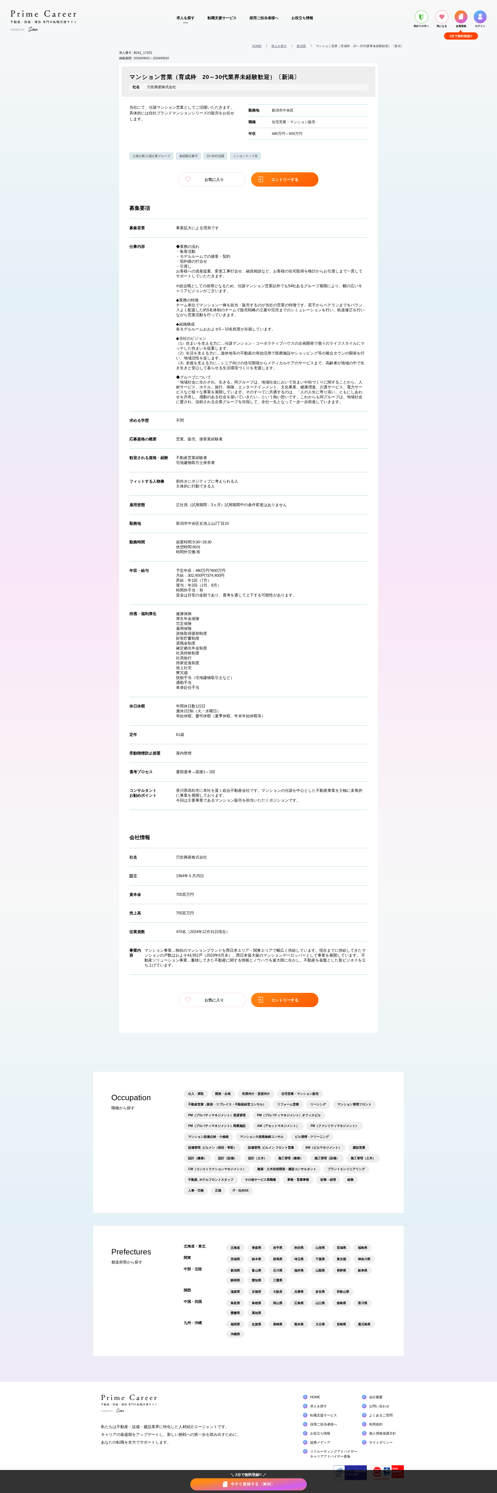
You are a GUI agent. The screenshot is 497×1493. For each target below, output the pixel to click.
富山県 (256, 1270)
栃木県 (256, 1259)
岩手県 (277, 1248)
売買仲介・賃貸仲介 (256, 1094)
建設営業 (359, 1147)
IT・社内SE (241, 1190)
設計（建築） (197, 1158)
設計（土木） (257, 1158)
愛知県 (256, 1280)
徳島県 (341, 1303)
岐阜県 (362, 1270)
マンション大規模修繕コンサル (261, 1137)
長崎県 (277, 1324)
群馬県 (277, 1259)
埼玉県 (299, 1259)
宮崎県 (341, 1324)
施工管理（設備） (327, 1158)
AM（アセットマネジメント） (278, 1126)
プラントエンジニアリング (346, 1169)
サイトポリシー (381, 1442)
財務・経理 (328, 1179)
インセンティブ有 (245, 156)
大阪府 (277, 1292)
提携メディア (320, 1442)
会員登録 (461, 26)
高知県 (256, 1313)
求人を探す (186, 18)
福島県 (362, 1248)
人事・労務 (196, 1190)
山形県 (320, 1248)
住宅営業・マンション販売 (293, 122)
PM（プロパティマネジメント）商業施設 (217, 1126)
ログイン (480, 26)
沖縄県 (235, 1334)
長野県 (341, 1270)
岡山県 (277, 1303)
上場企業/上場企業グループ (151, 156)
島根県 (256, 1303)
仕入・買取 (196, 1094)
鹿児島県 (364, 1324)
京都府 (256, 1292)
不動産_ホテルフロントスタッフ (210, 1179)
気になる (442, 26)
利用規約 (376, 1424)
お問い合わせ (379, 1406)
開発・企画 (223, 1094)
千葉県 (320, 1259)
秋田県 (299, 1248)
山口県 (320, 1303)
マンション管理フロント (354, 1104)
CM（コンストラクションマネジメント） (217, 1169)
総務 (350, 1179)
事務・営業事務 (298, 1179)
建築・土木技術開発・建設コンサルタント (286, 1169)
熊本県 (299, 1324)
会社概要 (376, 1397)
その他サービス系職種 (260, 1179)
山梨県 (320, 1270)
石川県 (277, 1270)
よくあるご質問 (381, 1415)
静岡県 (235, 1280)
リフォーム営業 (288, 1104)
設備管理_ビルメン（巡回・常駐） (212, 1147)
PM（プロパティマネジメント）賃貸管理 (217, 1115)
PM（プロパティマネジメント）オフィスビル (289, 1115)
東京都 (341, 1259)
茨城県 (235, 1259)
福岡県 (235, 1324)
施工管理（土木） (363, 1158)
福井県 (299, 1270)
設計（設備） (227, 1158)
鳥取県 (235, 1303)
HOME (256, 46)
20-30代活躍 (215, 156)
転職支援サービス (222, 18)
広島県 (299, 1303)
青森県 (256, 1248)
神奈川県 (364, 1259)
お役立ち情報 (302, 18)
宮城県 (341, 1248)
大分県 (320, 1324)
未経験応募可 (188, 156)
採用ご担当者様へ (264, 18)
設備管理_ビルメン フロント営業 (271, 1147)
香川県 (362, 1303)
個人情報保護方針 (382, 1433)
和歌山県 (343, 1292)
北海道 (235, 1248)
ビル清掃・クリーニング (312, 1137)
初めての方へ (421, 26)
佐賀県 (256, 1324)
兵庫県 (299, 1292)
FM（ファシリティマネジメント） (335, 1126)
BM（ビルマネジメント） (323, 1147)
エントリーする (284, 179)
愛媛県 (235, 1313)
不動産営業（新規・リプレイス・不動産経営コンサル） (227, 1104)
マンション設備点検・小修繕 (208, 1137)
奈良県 (320, 1292)
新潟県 (301, 46)
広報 (218, 1190)
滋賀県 (235, 1292)
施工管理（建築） (290, 1158)
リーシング (318, 1104)
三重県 (277, 1280)
